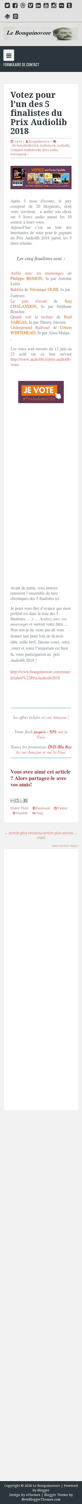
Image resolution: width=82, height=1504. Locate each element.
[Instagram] (53, 6)
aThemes (33, 1495)
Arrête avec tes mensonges (37, 273)
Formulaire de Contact (21, 64)
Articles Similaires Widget (64, 846)
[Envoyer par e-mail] (12, 800)
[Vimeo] (30, 6)
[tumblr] (69, 6)
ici (57, 598)
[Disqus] (41, 917)
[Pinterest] (15, 17)
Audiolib (63, 145)
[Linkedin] (38, 6)
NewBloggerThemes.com (41, 1499)
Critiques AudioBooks (25, 150)
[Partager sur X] (21, 800)
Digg (39, 813)
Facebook (42, 808)
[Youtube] (46, 6)
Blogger (43, 1490)
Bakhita (16, 289)
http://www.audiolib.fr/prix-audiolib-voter (40, 361)
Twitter (62, 808)
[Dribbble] (22, 6)
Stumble (21, 813)
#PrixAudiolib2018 (25, 145)
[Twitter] (7, 6)
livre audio (50, 150)
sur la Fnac (56, 752)
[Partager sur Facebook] (25, 800)
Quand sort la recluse (33, 317)
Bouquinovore (39, 141)
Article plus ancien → (60, 833)
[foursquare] (7, 17)
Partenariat (18, 154)
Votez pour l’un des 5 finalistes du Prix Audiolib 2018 (38, 113)
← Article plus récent (21, 833)
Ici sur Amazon (28, 752)
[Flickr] (61, 6)
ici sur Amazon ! (55, 717)
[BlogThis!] (17, 800)
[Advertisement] (41, 1298)
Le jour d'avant (32, 301)
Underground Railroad (29, 327)
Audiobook (48, 145)
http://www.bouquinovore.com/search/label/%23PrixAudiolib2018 (40, 675)
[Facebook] (15, 6)
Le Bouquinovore (46, 1486)
